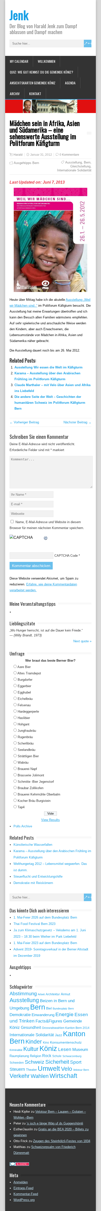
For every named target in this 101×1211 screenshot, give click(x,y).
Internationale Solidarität (74, 170)
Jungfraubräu (27, 730)
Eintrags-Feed (23, 1188)
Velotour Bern (81, 1069)
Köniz (48, 1048)
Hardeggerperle (28, 711)
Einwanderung (43, 1015)
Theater (31, 1070)
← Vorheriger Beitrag (24, 422)
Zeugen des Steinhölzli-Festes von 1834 (61, 1141)
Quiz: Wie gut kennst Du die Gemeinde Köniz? (41, 72)
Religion (35, 1056)
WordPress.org (24, 1200)
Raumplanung (19, 1056)
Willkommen (46, 61)
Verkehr (20, 1076)
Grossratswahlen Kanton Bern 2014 (65, 1028)
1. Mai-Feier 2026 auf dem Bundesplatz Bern (45, 917)
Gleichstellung (80, 166)
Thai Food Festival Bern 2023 (34, 924)
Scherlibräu (26, 743)
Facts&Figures (49, 1021)
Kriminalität (16, 1049)
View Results (50, 820)
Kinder (33, 1041)
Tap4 (21, 807)
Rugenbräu (25, 737)
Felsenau (24, 705)
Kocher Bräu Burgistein (34, 801)
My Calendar (19, 61)
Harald (18, 154)
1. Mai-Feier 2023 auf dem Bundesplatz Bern (45, 943)
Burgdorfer (25, 679)
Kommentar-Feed (25, 1194)
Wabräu (23, 762)
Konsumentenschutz (66, 1042)
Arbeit (41, 994)
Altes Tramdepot (29, 673)
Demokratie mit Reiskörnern (33, 883)
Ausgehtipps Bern (26, 163)
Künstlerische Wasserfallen (32, 844)
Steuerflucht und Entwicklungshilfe (38, 876)
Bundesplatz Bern (63, 1008)
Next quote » (82, 641)
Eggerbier (24, 686)
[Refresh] (46, 537)
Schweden (17, 1062)
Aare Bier (24, 667)
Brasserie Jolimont (31, 775)
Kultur (30, 1049)
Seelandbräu (26, 750)
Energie (64, 1014)
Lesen (64, 1049)
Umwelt (49, 1068)
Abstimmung (23, 993)
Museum (80, 1049)
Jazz (58, 1035)
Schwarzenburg (72, 1056)
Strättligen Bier (28, 756)
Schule (57, 1056)
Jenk (19, 15)
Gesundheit (31, 1027)
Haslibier (24, 718)
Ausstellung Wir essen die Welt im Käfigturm (48, 367)
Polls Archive (22, 826)
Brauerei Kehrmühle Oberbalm (39, 794)
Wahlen (40, 1076)
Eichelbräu (25, 699)
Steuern (17, 1069)
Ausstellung (73, 162)
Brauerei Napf (27, 769)
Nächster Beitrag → (77, 422)
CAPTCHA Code (66, 555)
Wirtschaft (63, 1075)
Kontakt (35, 93)
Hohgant (23, 724)
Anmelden (20, 1182)
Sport (75, 1062)
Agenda (70, 82)
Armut (65, 994)
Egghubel (24, 692)
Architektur (53, 994)
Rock (46, 1056)
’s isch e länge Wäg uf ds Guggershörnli (54, 1123)
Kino (46, 1042)
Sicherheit (57, 1062)
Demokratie (20, 1014)
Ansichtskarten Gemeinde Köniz (32, 82)
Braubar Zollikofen (30, 788)
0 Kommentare (69, 154)
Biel (49, 1008)
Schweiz (34, 1062)
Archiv (15, 93)
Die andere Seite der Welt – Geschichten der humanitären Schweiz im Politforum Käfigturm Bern (49, 402)
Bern (87, 162)
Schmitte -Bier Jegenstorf (36, 781)
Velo (66, 1069)
